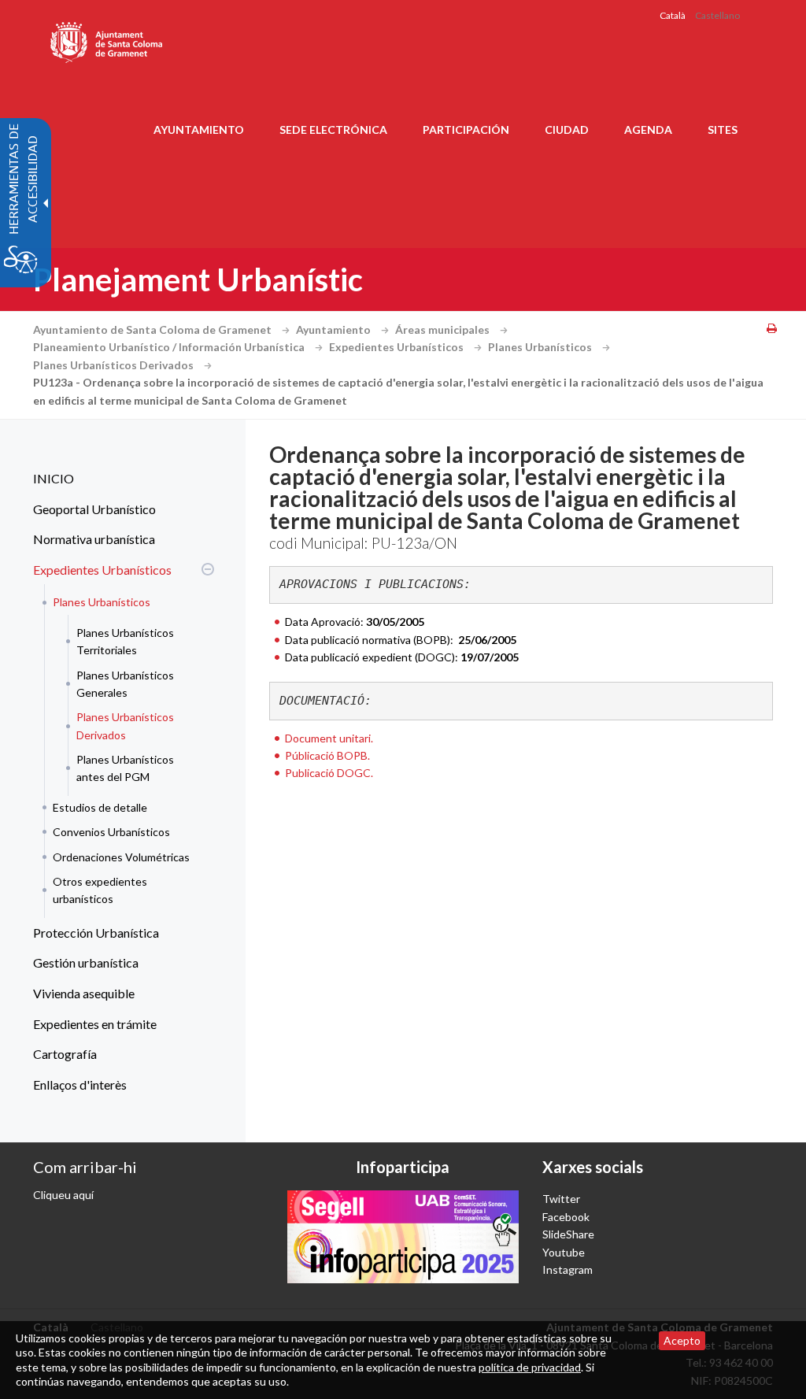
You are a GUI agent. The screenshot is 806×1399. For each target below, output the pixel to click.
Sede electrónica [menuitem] (333, 129)
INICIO (53, 478)
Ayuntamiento (334, 329)
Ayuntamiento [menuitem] (198, 129)
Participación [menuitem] (466, 129)
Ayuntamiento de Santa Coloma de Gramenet (153, 329)
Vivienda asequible (84, 993)
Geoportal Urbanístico (94, 508)
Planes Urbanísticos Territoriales (125, 641)
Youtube (563, 1252)
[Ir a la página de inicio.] (107, 39)
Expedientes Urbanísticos (397, 346)
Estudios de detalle (100, 807)
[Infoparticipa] (402, 1236)
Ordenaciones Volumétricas (121, 857)
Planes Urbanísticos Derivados (114, 365)
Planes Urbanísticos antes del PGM (125, 768)
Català (673, 15)
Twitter (561, 1198)
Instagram (567, 1269)
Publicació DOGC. (329, 772)
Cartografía (65, 1053)
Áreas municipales (443, 329)
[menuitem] (119, 478)
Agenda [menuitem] (648, 129)
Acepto (682, 1340)
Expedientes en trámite (95, 1023)
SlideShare (568, 1234)
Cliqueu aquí (63, 1194)
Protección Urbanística (96, 932)
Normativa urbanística (94, 538)
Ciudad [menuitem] (567, 129)
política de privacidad (530, 1367)
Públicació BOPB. (327, 755)
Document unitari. (329, 738)
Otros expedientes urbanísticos (100, 890)
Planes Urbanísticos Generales (125, 683)
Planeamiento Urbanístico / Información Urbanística (170, 346)
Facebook (566, 1216)
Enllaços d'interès (80, 1084)
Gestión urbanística (86, 962)
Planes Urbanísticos (541, 346)
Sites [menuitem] (723, 129)
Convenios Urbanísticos (111, 831)
